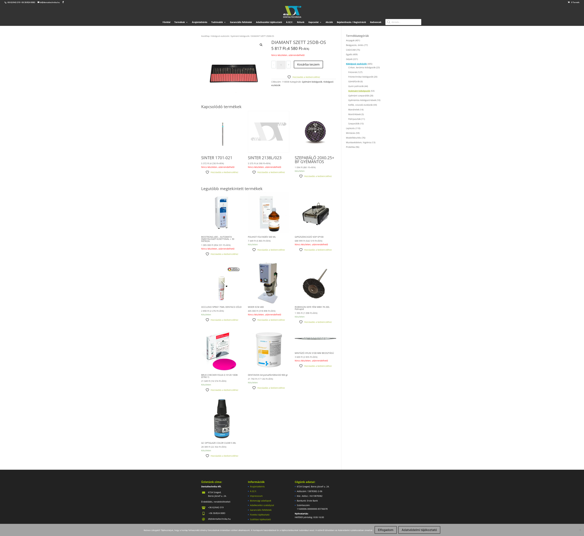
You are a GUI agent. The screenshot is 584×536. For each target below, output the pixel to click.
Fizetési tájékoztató (259, 514)
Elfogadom (385, 530)
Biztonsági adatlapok (260, 500)
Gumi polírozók (356, 86)
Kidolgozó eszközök (220, 36)
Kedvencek (375, 22)
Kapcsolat (313, 22)
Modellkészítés (353, 137)
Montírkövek (354, 114)
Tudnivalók (217, 22)
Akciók (329, 22)
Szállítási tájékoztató (260, 519)
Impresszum (256, 495)
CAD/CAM (351, 49)
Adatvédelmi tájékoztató (419, 530)
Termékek (179, 22)
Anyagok (350, 40)
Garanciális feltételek (241, 22)
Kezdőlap (205, 36)
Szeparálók (353, 123)
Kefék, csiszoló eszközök (360, 104)
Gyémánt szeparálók (358, 95)
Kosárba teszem (308, 64)
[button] (261, 45)
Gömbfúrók (354, 81)
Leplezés (350, 128)
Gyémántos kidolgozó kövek (362, 100)
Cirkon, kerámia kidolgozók (361, 67)
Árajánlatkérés (199, 22)
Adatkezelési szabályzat (262, 505)
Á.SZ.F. (289, 22)
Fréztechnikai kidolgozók (360, 76)
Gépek (349, 59)
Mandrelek (353, 109)
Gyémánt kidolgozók (240, 36)
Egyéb (349, 54)
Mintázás (350, 133)
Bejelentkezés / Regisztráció (351, 22)
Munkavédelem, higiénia (358, 142)
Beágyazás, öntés (354, 45)
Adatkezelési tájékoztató (269, 22)
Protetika (350, 147)
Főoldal (166, 22)
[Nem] (580, 529)
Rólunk (300, 22)
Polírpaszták (354, 119)
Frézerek (352, 72)
